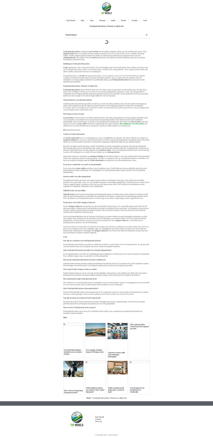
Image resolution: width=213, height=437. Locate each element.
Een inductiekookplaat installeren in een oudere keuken (73, 352)
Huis (82, 20)
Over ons (98, 421)
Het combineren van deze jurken (132, 124)
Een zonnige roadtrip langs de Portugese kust (95, 351)
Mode (113, 20)
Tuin (91, 20)
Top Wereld (70, 20)
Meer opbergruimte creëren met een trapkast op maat (139, 326)
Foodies (135, 20)
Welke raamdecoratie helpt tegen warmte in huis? (116, 390)
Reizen (123, 20)
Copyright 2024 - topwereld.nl (106, 435)
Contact (98, 419)
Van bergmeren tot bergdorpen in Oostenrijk (137, 390)
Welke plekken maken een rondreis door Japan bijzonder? (95, 390)
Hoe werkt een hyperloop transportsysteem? (73, 391)
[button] (147, 35)
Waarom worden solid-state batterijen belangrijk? (116, 355)
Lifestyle (102, 20)
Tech (145, 20)
